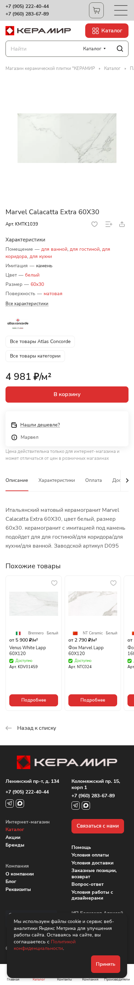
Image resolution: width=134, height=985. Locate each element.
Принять (105, 964)
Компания (17, 866)
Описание (16, 480)
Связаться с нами (98, 825)
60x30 (37, 284)
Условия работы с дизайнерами (92, 895)
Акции (12, 837)
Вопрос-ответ (87, 884)
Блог (10, 881)
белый (32, 275)
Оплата (93, 480)
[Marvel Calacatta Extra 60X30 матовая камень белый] (67, 138)
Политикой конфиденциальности (45, 945)
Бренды (14, 845)
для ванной (54, 249)
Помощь (81, 847)
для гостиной (85, 249)
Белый (52, 633)
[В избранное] (94, 224)
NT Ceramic (93, 633)
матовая (53, 293)
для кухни (41, 256)
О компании (19, 874)
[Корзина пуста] (96, 10)
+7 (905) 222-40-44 (27, 6)
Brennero (36, 633)
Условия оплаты (90, 855)
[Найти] (120, 49)
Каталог (14, 829)
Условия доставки (92, 863)
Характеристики (56, 480)
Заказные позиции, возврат (93, 873)
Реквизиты (18, 889)
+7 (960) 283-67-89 (27, 14)
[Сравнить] (108, 224)
